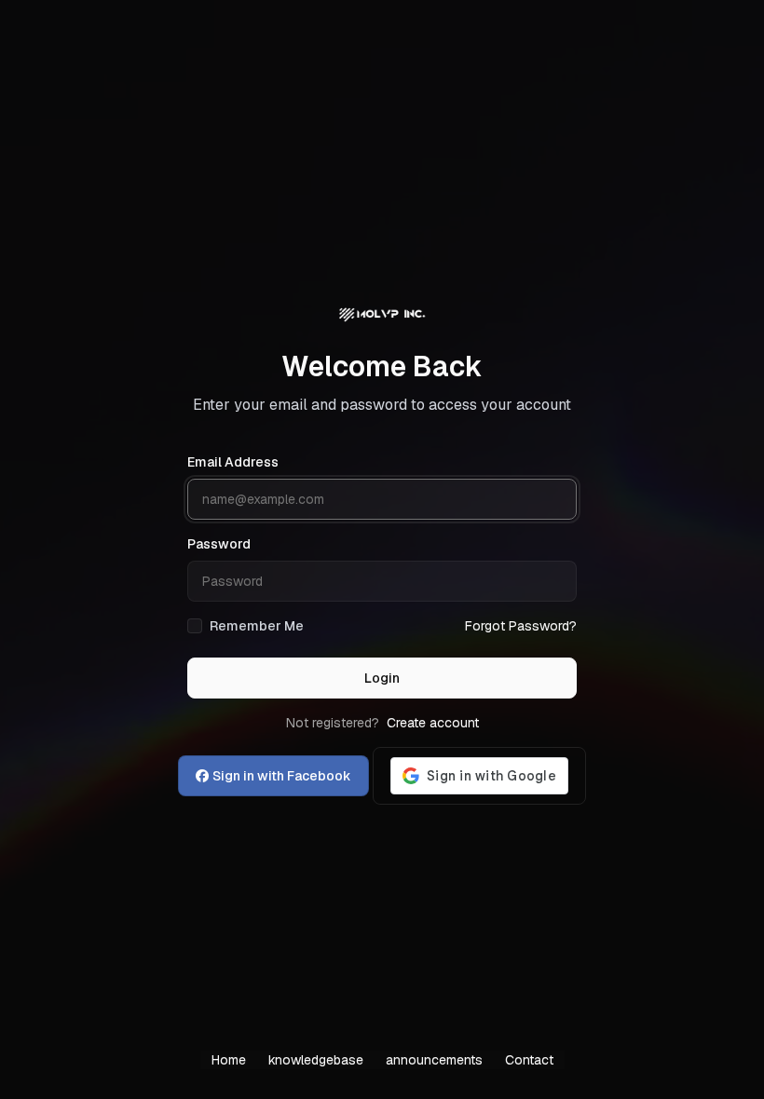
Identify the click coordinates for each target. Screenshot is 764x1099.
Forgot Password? (521, 625)
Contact (529, 1060)
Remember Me (257, 625)
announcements (434, 1060)
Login (382, 678)
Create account (433, 722)
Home (228, 1060)
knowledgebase (315, 1060)
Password (219, 544)
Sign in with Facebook (281, 775)
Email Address (233, 462)
